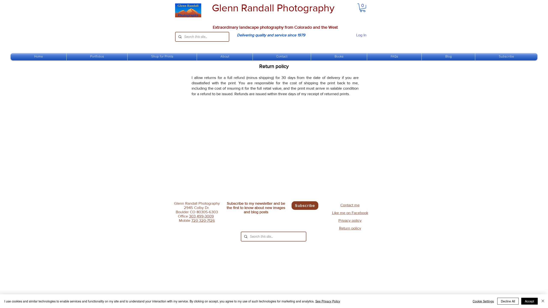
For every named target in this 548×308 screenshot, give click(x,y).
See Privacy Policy (327, 301)
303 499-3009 (201, 216)
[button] (162, 56)
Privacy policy (350, 220)
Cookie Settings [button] (483, 301)
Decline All (508, 301)
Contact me (350, 205)
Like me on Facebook (350, 213)
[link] (362, 7)
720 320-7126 (203, 220)
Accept (529, 301)
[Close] (542, 301)
